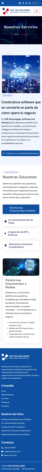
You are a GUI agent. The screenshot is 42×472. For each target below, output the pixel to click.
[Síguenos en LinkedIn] (26, 3)
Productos (5, 402)
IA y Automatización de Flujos (13, 423)
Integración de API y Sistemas (13, 427)
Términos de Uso (28, 469)
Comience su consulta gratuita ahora (22, 153)
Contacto (5, 406)
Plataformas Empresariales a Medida (16, 419)
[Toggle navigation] (36, 11)
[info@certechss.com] (3, 3)
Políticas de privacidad (10, 469)
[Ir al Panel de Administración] (29, 3)
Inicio (16, 34)
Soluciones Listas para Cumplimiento (16, 430)
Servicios (5, 398)
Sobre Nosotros (7, 394)
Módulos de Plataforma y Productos (15, 434)
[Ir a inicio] (19, 3)
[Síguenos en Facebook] (23, 3)
